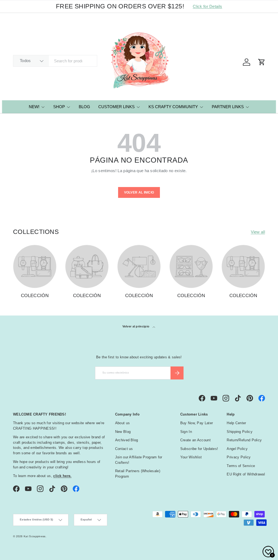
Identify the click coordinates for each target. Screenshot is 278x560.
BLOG (84, 106)
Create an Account (195, 440)
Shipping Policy (239, 432)
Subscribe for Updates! (199, 449)
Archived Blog (126, 440)
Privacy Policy (239, 457)
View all (258, 232)
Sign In (186, 432)
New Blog (123, 432)
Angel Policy (237, 449)
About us (122, 423)
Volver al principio (136, 326)
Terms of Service (241, 466)
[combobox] (55, 60)
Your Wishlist (191, 457)
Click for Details (207, 6)
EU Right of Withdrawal (246, 474)
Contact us (124, 449)
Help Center (236, 423)
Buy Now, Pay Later (196, 423)
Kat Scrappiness (35, 536)
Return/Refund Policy (244, 440)
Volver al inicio (139, 192)
